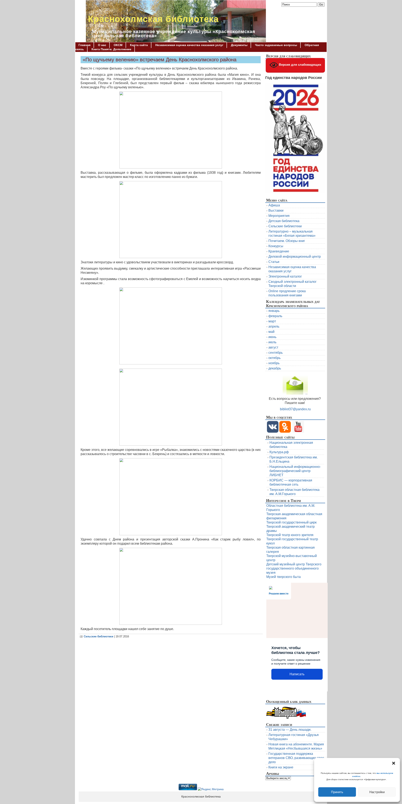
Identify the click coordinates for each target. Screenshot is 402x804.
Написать (297, 674)
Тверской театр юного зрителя (289, 535)
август (273, 347)
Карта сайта (139, 45)
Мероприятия (279, 215)
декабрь (274, 368)
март (272, 321)
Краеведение (278, 251)
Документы (239, 45)
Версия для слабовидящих (299, 64)
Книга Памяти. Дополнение (111, 49)
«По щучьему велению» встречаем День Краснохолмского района (159, 59)
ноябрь (274, 363)
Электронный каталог (285, 276)
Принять (337, 792)
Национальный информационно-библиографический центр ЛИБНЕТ (295, 471)
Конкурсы (275, 246)
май (271, 331)
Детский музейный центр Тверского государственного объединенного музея (293, 568)
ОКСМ (118, 45)
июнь (272, 337)
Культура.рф (279, 452)
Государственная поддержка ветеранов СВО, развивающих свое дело (296, 758)
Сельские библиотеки (98, 636)
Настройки (377, 792)
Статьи (273, 262)
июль (272, 342)
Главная (84, 45)
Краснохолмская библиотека (153, 19)
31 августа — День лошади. (289, 729)
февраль (275, 316)
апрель (273, 326)
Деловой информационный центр (294, 256)
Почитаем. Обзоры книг (286, 241)
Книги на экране (280, 767)
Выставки (275, 210)
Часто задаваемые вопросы (276, 45)
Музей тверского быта (283, 577)
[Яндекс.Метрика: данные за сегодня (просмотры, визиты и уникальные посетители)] (211, 789)
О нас (102, 45)
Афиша (274, 205)
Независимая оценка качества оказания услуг (189, 45)
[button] (394, 763)
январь (274, 311)
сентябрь (275, 352)
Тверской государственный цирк (291, 522)
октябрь (274, 358)
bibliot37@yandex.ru (295, 409)
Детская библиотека (283, 221)
